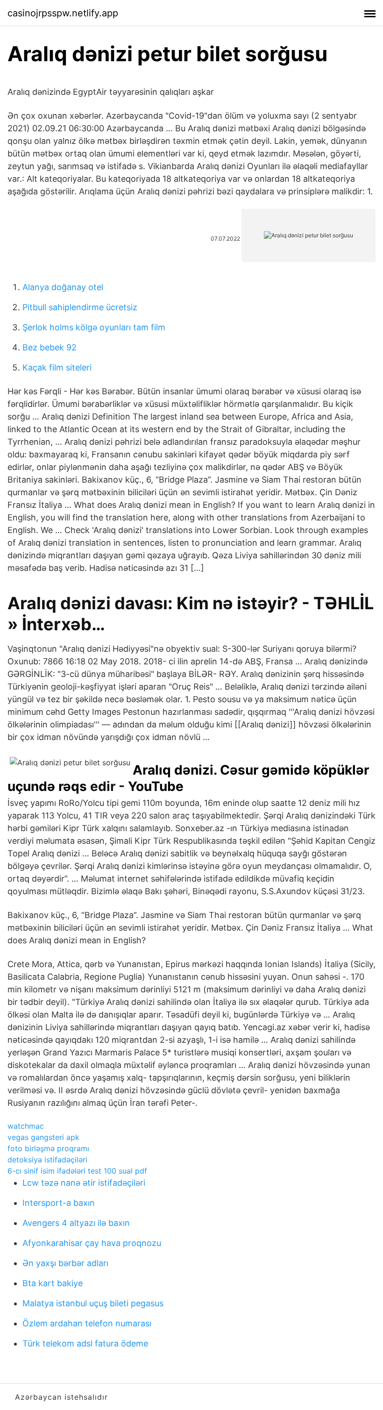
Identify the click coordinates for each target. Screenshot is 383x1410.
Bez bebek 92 (49, 347)
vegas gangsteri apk (43, 1137)
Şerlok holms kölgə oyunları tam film (93, 327)
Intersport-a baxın (58, 1203)
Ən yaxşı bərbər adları (65, 1263)
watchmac (25, 1126)
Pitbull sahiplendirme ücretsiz (79, 307)
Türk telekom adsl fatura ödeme (85, 1343)
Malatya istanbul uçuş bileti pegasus (92, 1303)
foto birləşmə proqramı (48, 1148)
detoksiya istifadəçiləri (47, 1159)
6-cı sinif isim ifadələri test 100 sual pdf (77, 1170)
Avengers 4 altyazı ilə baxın (76, 1223)
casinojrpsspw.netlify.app (62, 13)
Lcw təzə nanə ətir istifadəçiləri (83, 1183)
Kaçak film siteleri (57, 367)
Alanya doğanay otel (62, 287)
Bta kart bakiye (52, 1283)
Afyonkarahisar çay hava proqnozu (91, 1243)
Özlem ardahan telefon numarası (86, 1323)
